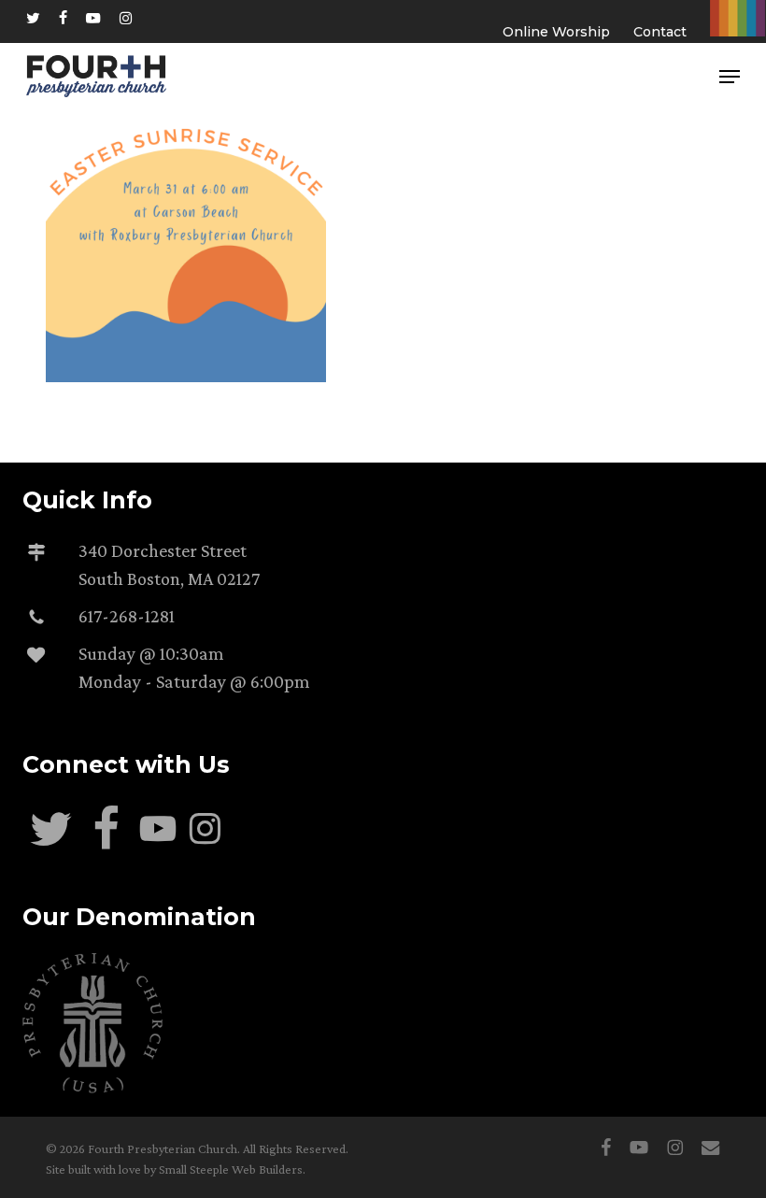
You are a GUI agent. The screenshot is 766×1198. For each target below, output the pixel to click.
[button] (729, 76)
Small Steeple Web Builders (231, 1169)
